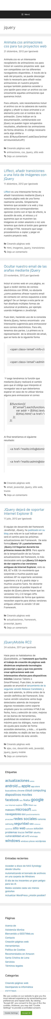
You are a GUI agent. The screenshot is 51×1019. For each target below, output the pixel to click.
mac (35, 805)
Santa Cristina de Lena (17, 957)
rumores (42, 819)
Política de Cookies (15, 949)
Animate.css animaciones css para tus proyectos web (25, 44)
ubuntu (37, 832)
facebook (12, 800)
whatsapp (34, 836)
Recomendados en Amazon (19, 954)
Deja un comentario (17, 156)
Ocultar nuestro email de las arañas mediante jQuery (25, 268)
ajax (9, 748)
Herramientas (12, 945)
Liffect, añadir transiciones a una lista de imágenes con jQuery (25, 175)
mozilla (34, 810)
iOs (25, 804)
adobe (32, 781)
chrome (20, 790)
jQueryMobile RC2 (18, 642)
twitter (29, 832)
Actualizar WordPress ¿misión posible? (25, 895)
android (11, 786)
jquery (29, 152)
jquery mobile (19, 752)
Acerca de (10, 925)
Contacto (10, 937)
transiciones (38, 247)
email (10, 487)
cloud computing (35, 790)
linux (30, 805)
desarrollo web (25, 748)
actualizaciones (15, 619)
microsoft (23, 809)
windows (12, 840)
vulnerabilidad (13, 836)
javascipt (39, 748)
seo (31, 823)
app (19, 787)
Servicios (10, 962)
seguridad (21, 823)
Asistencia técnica (14, 929)
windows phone (28, 841)
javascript (19, 487)
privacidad (9, 819)
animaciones (13, 152)
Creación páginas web (17, 941)
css (23, 152)
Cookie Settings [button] (11, 1013)
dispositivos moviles (18, 794)
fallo (21, 800)
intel (6, 805)
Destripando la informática (19, 987)
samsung (9, 824)
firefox (26, 800)
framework (30, 619)
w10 (27, 836)
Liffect (7, 192)
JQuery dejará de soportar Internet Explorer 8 (24, 511)
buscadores (11, 790)
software (29, 829)
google (37, 799)
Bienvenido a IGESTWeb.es (19, 933)
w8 (22, 836)
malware (10, 809)
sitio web (38, 152)
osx (24, 814)
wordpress (40, 841)
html (9, 247)
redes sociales (25, 819)
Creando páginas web (18, 148)
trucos (7, 491)
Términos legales (14, 965)
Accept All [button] (26, 1013)
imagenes (18, 247)
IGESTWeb (10, 991)
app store (35, 786)
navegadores (13, 814)
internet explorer (16, 805)
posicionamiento (33, 814)
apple (25, 786)
